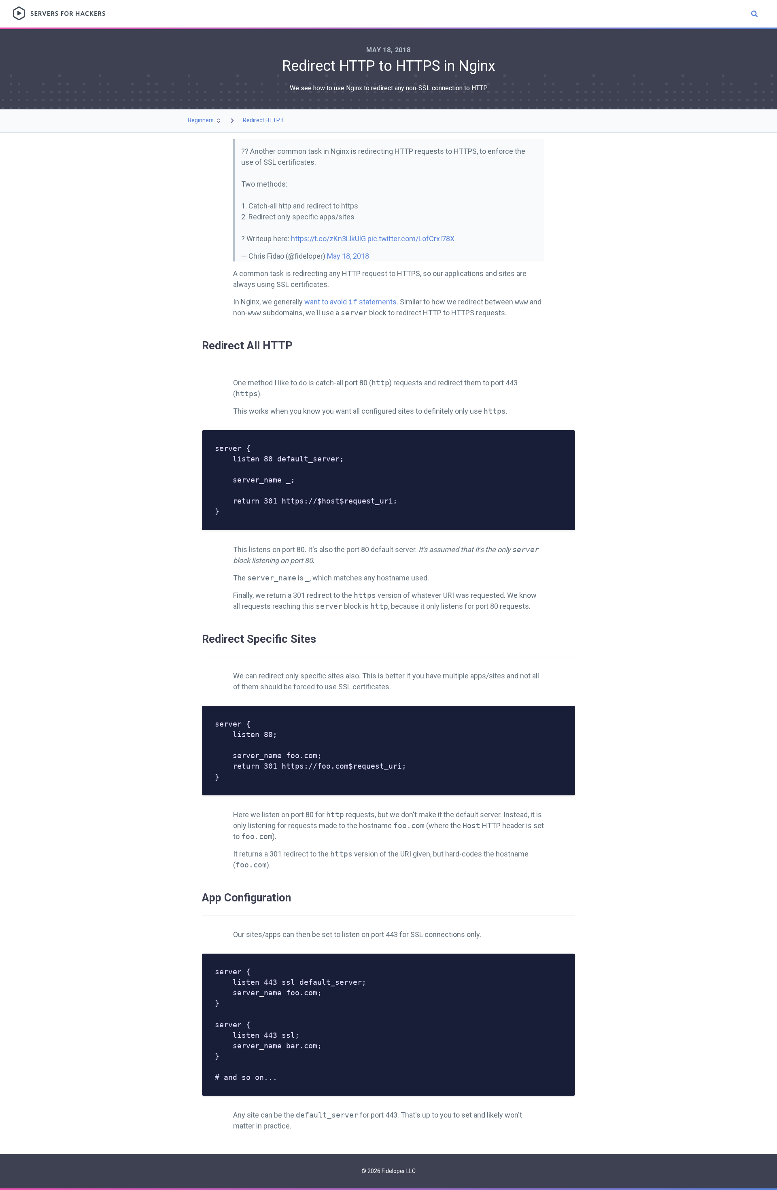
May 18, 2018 (348, 256)
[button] (205, 120)
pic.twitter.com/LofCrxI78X (410, 238)
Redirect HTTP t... (265, 120)
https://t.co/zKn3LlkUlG (328, 238)
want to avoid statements (350, 302)
